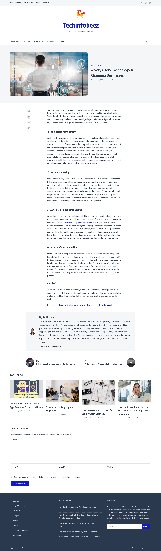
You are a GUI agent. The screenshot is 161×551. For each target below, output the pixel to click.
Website (110, 466)
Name (14, 466)
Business (50, 41)
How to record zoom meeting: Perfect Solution (78, 531)
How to (62, 41)
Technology (14, 41)
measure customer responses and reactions (76, 222)
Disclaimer (45, 3)
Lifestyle (38, 41)
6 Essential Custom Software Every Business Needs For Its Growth (85, 305)
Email (62, 466)
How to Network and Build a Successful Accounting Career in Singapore (134, 410)
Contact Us (26, 3)
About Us (18, 3)
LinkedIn (43, 341)
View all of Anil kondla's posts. (50, 346)
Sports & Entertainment (21, 530)
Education (27, 41)
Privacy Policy (35, 3)
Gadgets (16, 515)
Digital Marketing (19, 506)
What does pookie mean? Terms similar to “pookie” (80, 536)
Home (11, 3)
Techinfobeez (80, 25)
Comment (16, 439)
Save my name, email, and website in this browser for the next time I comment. (47, 477)
